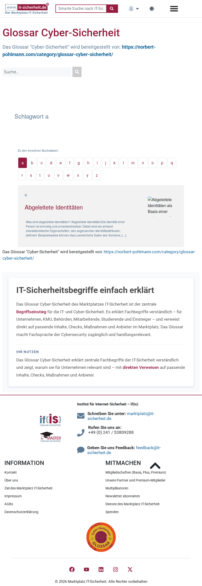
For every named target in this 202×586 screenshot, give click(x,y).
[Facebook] (72, 569)
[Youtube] (86, 569)
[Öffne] (137, 9)
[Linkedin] (101, 569)
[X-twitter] (130, 569)
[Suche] (112, 8)
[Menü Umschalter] (174, 8)
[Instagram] (115, 569)
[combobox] (80, 8)
